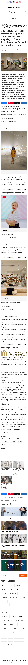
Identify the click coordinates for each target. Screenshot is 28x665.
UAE (3, 647)
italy (18, 632)
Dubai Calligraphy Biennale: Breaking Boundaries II (5, 469)
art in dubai (22, 597)
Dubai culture (13, 624)
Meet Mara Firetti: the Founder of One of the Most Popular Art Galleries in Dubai (18, 470)
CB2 (21, 497)
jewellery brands (14, 636)
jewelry (22, 636)
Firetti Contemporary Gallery (10, 499)
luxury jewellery (19, 640)
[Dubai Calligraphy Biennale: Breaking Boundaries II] (6, 464)
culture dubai (15, 612)
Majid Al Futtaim (12, 500)
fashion (22, 628)
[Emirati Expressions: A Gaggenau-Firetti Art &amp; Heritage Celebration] (6, 479)
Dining (20, 616)
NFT (3, 644)
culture (15, 608)
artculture (4, 589)
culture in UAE (5, 616)
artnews (12, 605)
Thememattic (16, 662)
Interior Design (10, 497)
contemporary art (6, 608)
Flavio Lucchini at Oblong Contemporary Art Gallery (13, 546)
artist (11, 601)
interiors (4, 500)
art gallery (21, 593)
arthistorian (4, 597)
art (19, 497)
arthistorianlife (13, 597)
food (13, 632)
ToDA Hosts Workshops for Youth (10, 531)
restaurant (19, 644)
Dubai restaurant (6, 628)
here (25, 189)
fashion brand (5, 632)
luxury (10, 640)
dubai (3, 620)
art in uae (4, 601)
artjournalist (5, 605)
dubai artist (4, 624)
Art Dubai (12, 589)
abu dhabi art (5, 585)
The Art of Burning (6, 518)
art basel (18, 585)
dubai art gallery (19, 620)
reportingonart (10, 644)
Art (4, 497)
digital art (14, 616)
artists (16, 601)
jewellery (4, 636)
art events (4, 593)
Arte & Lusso (14, 7)
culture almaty (5, 612)
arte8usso (19, 589)
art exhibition (13, 593)
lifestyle (4, 640)
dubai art (10, 620)
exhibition (15, 628)
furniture (22, 499)
